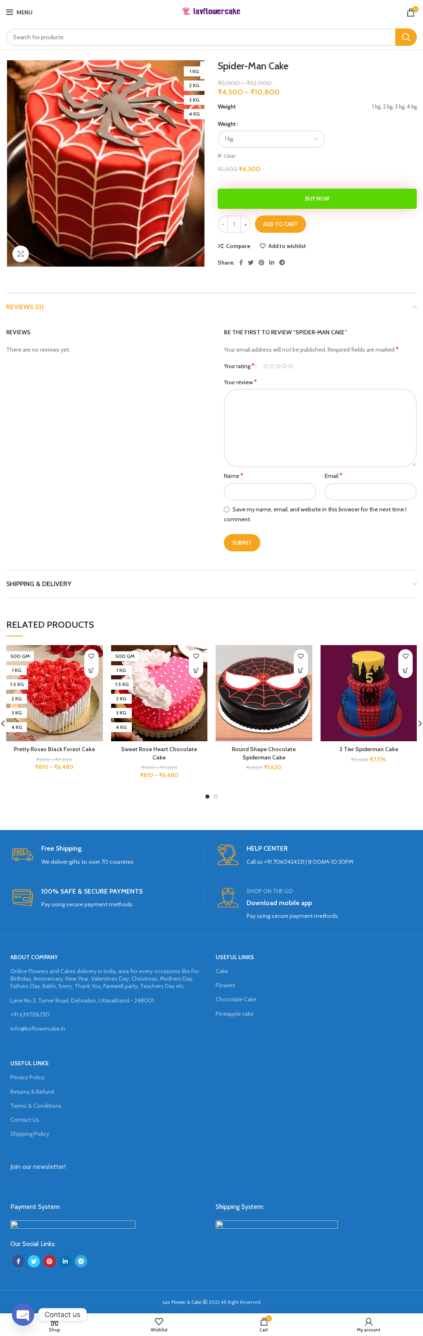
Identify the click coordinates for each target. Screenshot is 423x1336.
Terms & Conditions (36, 1105)
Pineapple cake (235, 1013)
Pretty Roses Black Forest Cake (54, 749)
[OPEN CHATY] (23, 1314)
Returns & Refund (32, 1091)
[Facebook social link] (241, 262)
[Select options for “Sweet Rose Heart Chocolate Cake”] (196, 671)
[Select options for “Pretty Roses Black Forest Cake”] (91, 671)
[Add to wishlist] (91, 656)
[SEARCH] (406, 37)
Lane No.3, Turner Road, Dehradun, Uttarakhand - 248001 (82, 1000)
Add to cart (280, 224)
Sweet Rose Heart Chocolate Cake (159, 753)
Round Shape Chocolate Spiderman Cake (264, 753)
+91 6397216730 (30, 1014)
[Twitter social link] (250, 262)
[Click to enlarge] (20, 254)
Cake (222, 971)
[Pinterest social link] (261, 262)
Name (233, 476)
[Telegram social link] (282, 262)
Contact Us (24, 1119)
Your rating (239, 366)
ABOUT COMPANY (34, 957)
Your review (240, 382)
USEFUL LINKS (235, 957)
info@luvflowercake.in (37, 1028)
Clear (229, 156)
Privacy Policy (27, 1077)
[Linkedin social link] (272, 262)
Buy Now (317, 198)
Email (333, 476)
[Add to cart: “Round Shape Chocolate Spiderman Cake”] (301, 671)
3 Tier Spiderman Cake (368, 749)
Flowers (225, 985)
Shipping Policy (29, 1133)
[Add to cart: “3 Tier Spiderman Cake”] (405, 671)
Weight (227, 124)
